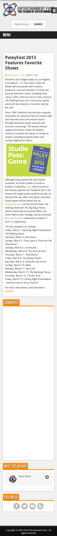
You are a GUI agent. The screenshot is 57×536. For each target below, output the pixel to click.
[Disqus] (28, 345)
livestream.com (13, 204)
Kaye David (12, 75)
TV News (21, 75)
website (9, 291)
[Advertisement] (28, 45)
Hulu (28, 186)
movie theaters (15, 218)
